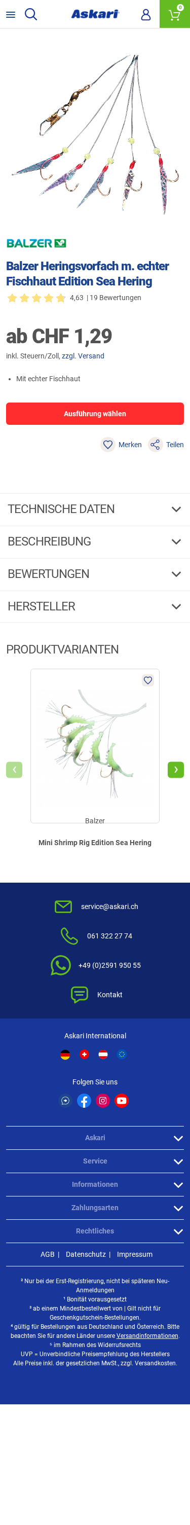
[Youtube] (122, 1101)
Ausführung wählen (95, 414)
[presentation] (14, 770)
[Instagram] (103, 1101)
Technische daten (62, 509)
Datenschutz (86, 1254)
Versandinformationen (147, 1335)
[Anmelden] (146, 14)
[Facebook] (84, 1101)
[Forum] (65, 1101)
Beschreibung (50, 541)
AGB (48, 1254)
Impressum (135, 1254)
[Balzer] (36, 243)
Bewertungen (50, 574)
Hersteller (43, 606)
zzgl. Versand (83, 356)
